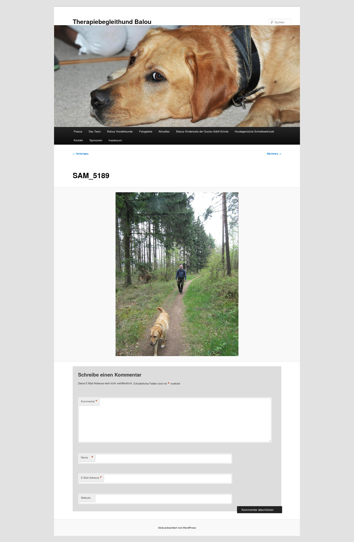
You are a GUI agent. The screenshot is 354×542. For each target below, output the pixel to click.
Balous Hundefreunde (120, 131)
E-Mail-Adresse (91, 477)
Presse (78, 131)
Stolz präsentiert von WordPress (177, 528)
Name (87, 457)
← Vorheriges (80, 153)
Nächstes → (274, 153)
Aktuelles (164, 131)
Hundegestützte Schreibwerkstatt (254, 131)
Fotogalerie (145, 131)
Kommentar (89, 401)
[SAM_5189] (177, 274)
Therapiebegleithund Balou (112, 21)
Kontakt (78, 140)
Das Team (95, 131)
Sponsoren (96, 140)
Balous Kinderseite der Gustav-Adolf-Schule (202, 131)
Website (86, 498)
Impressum (115, 140)
